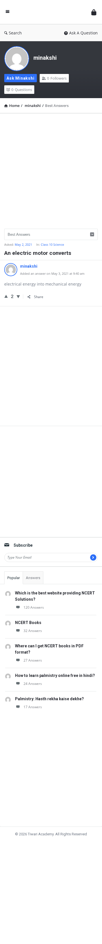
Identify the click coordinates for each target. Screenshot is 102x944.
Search (15, 33)
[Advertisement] (51, 169)
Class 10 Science (52, 244)
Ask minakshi (21, 78)
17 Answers (33, 707)
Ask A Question (83, 33)
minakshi (45, 57)
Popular (13, 578)
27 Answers (33, 660)
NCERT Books (28, 622)
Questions (21, 89)
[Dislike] (18, 296)
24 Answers (33, 683)
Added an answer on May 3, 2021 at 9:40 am (52, 273)
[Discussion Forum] (50, 12)
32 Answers (33, 630)
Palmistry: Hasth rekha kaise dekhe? (49, 699)
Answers (33, 578)
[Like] (6, 296)
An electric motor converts (37, 253)
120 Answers (34, 607)
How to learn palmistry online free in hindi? (55, 675)
